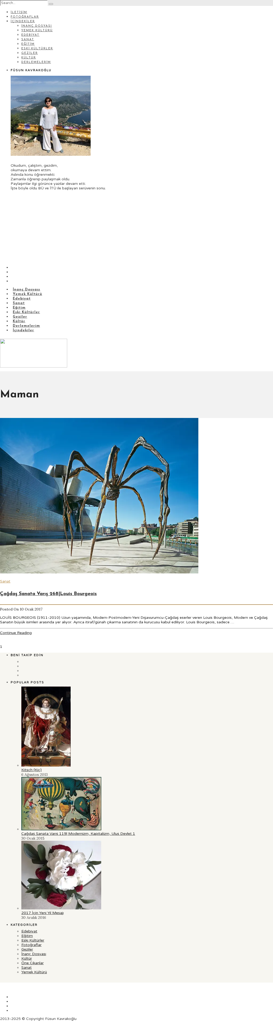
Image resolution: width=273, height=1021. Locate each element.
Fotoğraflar (25, 16)
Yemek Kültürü (37, 30)
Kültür (28, 57)
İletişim (19, 12)
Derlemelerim (36, 62)
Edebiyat (30, 35)
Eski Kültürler (37, 48)
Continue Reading (16, 633)
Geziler (29, 53)
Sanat (27, 39)
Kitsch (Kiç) (31, 770)
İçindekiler (23, 21)
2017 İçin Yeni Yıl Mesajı (42, 913)
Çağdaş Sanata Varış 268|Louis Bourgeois (48, 594)
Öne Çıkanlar (32, 963)
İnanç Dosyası (36, 26)
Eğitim (28, 44)
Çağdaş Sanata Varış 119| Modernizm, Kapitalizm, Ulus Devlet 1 (78, 833)
